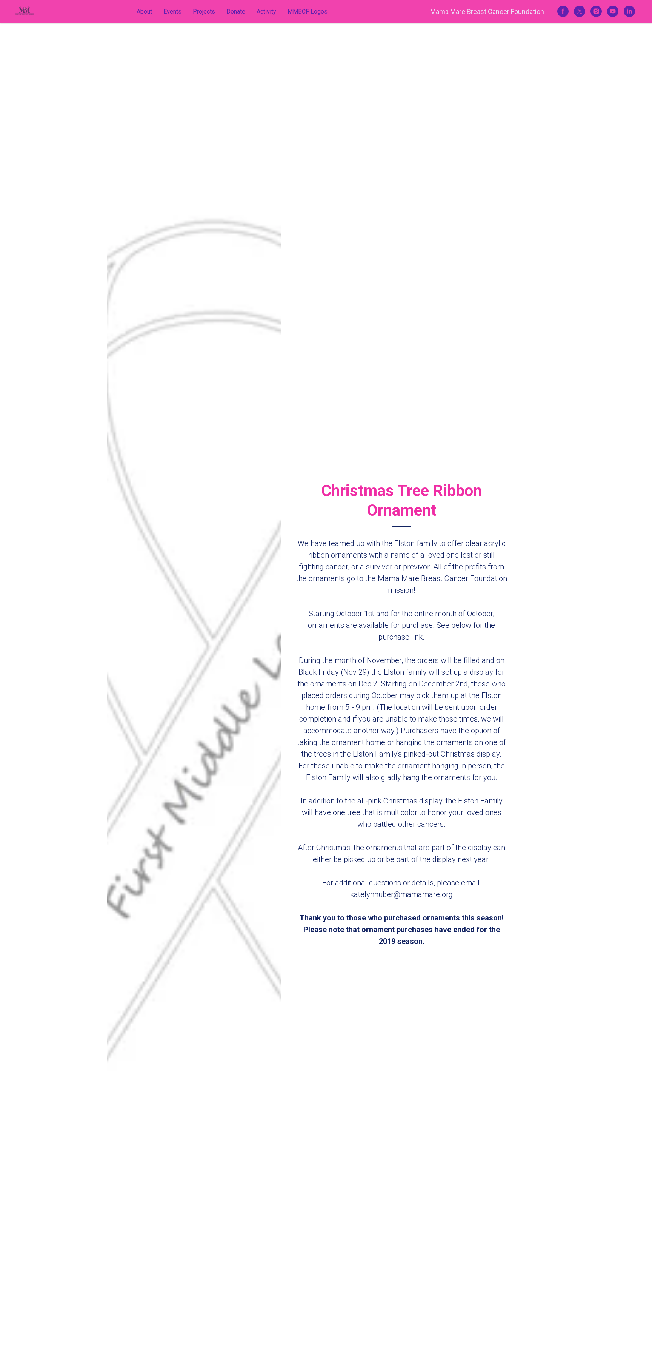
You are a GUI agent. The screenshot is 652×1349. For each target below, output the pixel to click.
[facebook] (563, 11)
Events (172, 11)
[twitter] (579, 11)
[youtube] (612, 11)
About (144, 11)
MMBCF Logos (308, 11)
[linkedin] (629, 11)
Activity (266, 11)
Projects (204, 11)
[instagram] (596, 11)
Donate (235, 11)
